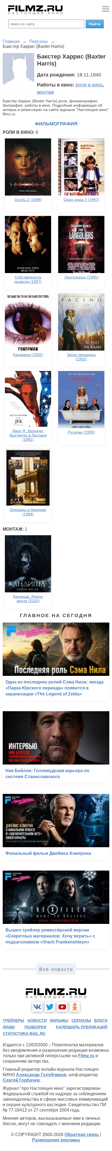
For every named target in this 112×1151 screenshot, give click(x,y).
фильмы (59, 1020)
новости (37, 1020)
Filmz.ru (86, 1055)
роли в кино (89, 85)
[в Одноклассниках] (75, 1007)
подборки (35, 1027)
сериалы (81, 1020)
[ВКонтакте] (37, 1007)
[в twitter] (50, 1007)
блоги (100, 1020)
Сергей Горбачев (21, 1080)
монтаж (45, 92)
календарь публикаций (81, 1027)
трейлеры (13, 1020)
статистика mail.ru (24, 1033)
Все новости (56, 969)
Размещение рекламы (56, 1140)
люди (9, 1027)
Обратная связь (81, 1134)
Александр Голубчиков (41, 1074)
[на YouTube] (62, 1007)
